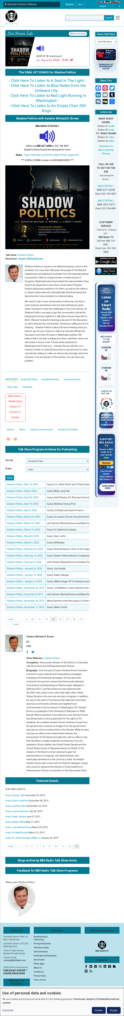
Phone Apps (39, 964)
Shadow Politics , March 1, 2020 (23, 542)
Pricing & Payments (42, 943)
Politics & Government (41, 429)
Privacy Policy (40, 976)
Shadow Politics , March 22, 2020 (23, 523)
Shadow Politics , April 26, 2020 (22, 497)
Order (8, 468)
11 (40, 619)
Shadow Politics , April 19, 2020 (22, 504)
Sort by (9, 460)
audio (111, 126)
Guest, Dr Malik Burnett (17, 832)
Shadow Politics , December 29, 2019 (25, 588)
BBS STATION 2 (106, 200)
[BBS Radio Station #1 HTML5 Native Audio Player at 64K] (47, 136)
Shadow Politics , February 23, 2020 (25, 549)
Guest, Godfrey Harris (16, 806)
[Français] (104, 2)
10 (33, 619)
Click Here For (106, 146)
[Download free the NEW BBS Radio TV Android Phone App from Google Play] (106, 260)
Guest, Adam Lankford (16, 800)
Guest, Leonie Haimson (17, 811)
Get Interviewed (41, 952)
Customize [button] (7, 1010)
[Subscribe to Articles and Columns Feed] (8, 439)
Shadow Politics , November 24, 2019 (25, 600)
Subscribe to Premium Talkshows (22, 4)
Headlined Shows (50, 379)
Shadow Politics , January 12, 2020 (24, 581)
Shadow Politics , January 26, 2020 (24, 568)
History (10, 429)
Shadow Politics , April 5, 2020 (22, 510)
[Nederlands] (101, 2)
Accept (113, 1010)
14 (61, 619)
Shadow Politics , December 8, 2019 (25, 594)
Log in (80, 4)
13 (54, 620)
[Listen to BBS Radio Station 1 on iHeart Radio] (106, 357)
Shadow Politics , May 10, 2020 (22, 484)
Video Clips (12, 387)
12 (47, 619)
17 (82, 619)
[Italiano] (110, 2)
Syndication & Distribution (45, 956)
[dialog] (62, 1002)
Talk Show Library (41, 948)
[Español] (119, 2)
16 (75, 619)
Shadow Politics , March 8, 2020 (23, 536)
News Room (39, 960)
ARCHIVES (11, 379)
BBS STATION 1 (106, 186)
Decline (99, 1010)
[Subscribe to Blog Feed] (15, 439)
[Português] (113, 2)
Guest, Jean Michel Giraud (18, 827)
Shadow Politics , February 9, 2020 (24, 562)
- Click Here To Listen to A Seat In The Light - (47, 80)
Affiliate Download (78, 34)
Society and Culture (68, 429)
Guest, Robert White (15, 822)
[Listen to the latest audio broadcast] (40, 48)
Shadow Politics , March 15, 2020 (23, 529)
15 (68, 619)
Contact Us (39, 972)
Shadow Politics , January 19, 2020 (24, 575)
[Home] (11, 17)
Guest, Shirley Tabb (15, 795)
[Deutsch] (107, 2)
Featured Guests (72, 379)
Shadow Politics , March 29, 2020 (23, 516)
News (22, 429)
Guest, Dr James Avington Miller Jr (22, 838)
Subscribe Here (108, 487)
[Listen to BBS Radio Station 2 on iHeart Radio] (106, 377)
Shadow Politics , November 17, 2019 (25, 607)
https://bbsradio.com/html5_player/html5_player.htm (51, 155)
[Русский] (116, 2)
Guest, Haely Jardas (15, 816)
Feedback (27, 387)
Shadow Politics (26, 255)
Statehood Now (52, 658)
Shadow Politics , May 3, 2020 (22, 491)
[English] (98, 2)
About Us (38, 968)
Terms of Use (40, 980)
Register (70, 4)
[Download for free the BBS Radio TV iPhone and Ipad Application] (106, 271)
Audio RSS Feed (29, 379)
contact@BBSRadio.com (14, 960)
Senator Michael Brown (30, 258)
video (111, 137)
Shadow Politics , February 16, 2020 (25, 555)
